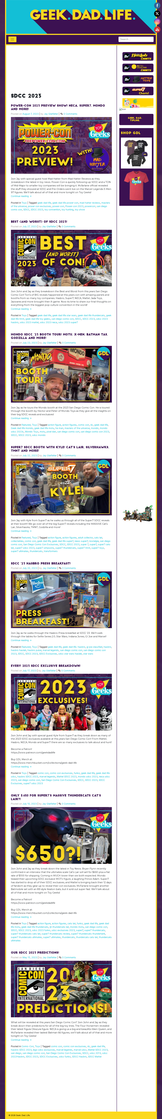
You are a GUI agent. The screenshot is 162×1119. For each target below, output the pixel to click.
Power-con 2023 (74, 206)
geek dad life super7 (62, 541)
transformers (51, 551)
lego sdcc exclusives (44, 1049)
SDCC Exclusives (48, 653)
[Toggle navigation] (12, 39)
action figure (54, 424)
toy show (80, 209)
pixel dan (51, 431)
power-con (58, 206)
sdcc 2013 (95, 1053)
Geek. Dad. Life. (23, 1115)
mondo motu (77, 927)
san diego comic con (63, 318)
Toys (24, 202)
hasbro (107, 646)
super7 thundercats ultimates (26, 937)
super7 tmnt (83, 547)
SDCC (26, 209)
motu (42, 431)
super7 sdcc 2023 (24, 547)
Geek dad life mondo (22, 428)
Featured (26, 424)
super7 (93, 544)
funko (77, 773)
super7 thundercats (65, 547)
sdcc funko (65, 1056)
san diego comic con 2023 (95, 431)
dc (91, 424)
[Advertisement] (61, 67)
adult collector (85, 537)
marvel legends (51, 650)
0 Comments (70, 113)
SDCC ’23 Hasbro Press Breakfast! (41, 563)
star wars (88, 653)
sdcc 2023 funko (41, 930)
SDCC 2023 (37, 209)
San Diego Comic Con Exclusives (40, 544)
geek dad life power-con (65, 202)
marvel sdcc (80, 1049)
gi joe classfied (94, 646)
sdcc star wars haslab (70, 653)
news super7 (81, 541)
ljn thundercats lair (59, 927)
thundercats (36, 551)
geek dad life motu (44, 428)
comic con (83, 424)
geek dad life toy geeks (37, 318)
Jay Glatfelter (51, 113)
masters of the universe (77, 428)
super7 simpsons (45, 547)
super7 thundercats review (56, 933)
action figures (69, 424)
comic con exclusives (61, 773)
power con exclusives (39, 206)
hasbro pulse (34, 650)
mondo (95, 428)
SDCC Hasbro (79, 1056)
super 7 (84, 544)
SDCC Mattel (94, 1056)
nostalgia (94, 541)
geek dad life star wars (64, 315)
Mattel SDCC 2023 (67, 776)
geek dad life (44, 202)
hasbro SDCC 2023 (27, 776)
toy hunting (68, 209)
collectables (17, 541)
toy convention (52, 209)
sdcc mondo (39, 435)
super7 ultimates (19, 551)
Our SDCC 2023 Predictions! (35, 953)
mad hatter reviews (90, 202)
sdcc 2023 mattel (29, 322)
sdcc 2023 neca (48, 322)
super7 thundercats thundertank (88, 933)
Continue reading (21, 196)
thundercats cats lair (87, 937)
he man (59, 428)
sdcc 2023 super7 (68, 322)
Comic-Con (28, 1046)
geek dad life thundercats (91, 315)
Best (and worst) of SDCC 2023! (39, 222)
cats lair (98, 537)
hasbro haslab (18, 650)
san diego (16, 1053)
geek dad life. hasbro (74, 646)
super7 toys (97, 547)
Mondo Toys (31, 431)
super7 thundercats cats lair (25, 933)
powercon (90, 206)
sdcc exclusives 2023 (63, 930)
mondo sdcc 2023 (88, 776)
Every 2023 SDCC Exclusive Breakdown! (45, 666)
